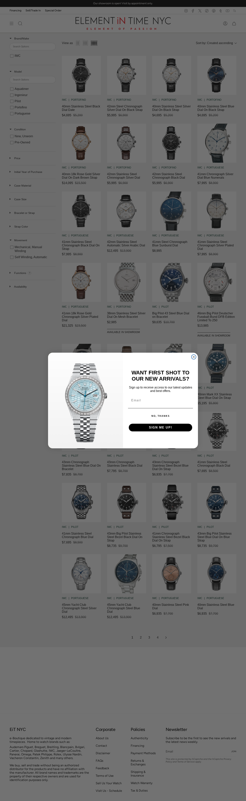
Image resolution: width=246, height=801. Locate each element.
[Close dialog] (193, 357)
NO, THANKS (160, 416)
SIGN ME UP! (160, 427)
